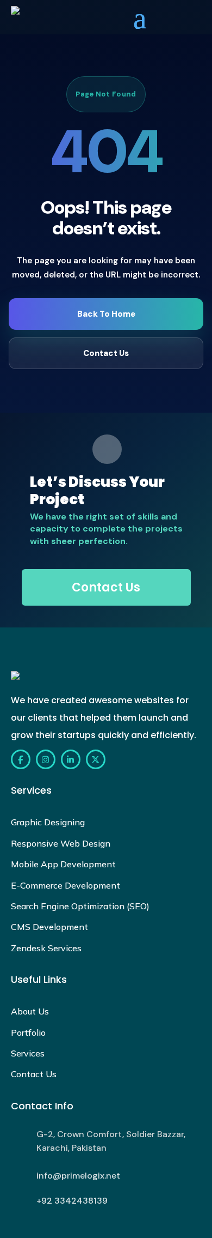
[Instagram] (45, 759)
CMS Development (49, 926)
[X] (95, 759)
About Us (30, 1011)
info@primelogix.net (78, 1175)
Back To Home (106, 314)
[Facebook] (20, 759)
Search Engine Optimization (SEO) (80, 906)
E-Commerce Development (65, 885)
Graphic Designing (48, 822)
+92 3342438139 (72, 1200)
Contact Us (106, 353)
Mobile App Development (63, 864)
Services (28, 1053)
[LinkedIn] (70, 759)
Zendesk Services (46, 948)
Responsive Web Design (60, 843)
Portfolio (28, 1032)
